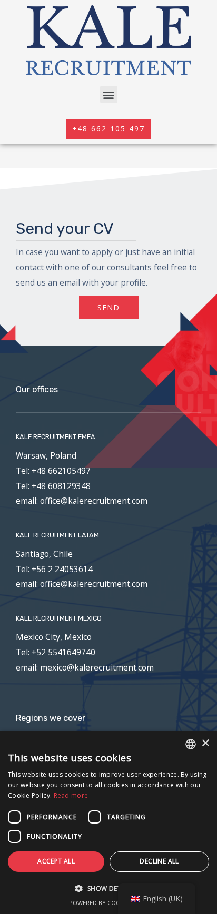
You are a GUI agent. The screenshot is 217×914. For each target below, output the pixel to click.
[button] (108, 94)
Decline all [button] (159, 861)
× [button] (205, 743)
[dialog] (108, 822)
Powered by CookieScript (109, 903)
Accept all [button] (56, 861)
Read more (71, 795)
